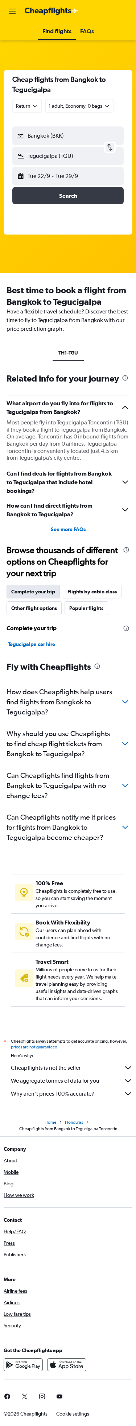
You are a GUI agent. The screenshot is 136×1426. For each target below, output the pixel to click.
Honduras (74, 1122)
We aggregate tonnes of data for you (55, 1080)
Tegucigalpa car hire (31, 644)
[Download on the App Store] (66, 1364)
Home (50, 1122)
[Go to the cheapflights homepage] (51, 11)
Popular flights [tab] (86, 608)
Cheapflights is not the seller (46, 1067)
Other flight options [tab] (34, 608)
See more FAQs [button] (68, 529)
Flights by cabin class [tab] (92, 591)
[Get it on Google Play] (23, 1364)
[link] (25, 1396)
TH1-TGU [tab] (68, 353)
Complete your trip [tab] (33, 591)
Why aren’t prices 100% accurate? (52, 1093)
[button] (12, 11)
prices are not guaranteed (34, 1047)
